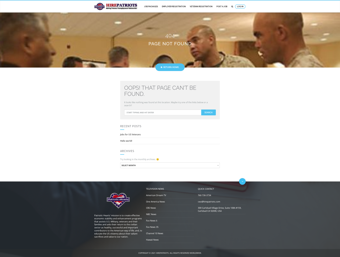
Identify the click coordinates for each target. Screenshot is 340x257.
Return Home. (171, 67)
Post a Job (221, 6)
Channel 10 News (154, 233)
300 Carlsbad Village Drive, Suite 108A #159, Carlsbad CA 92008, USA (219, 209)
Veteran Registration (201, 6)
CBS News (151, 207)
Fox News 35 (152, 227)
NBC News (151, 214)
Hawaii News (152, 239)
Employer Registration (174, 6)
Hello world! (126, 140)
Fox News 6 (151, 220)
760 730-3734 (204, 195)
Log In (240, 6)
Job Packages (151, 6)
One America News (155, 201)
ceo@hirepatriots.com (209, 201)
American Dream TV (156, 195)
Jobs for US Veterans (130, 134)
